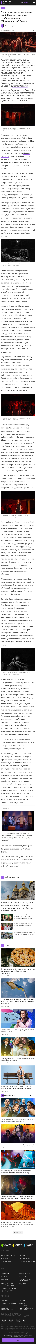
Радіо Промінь (6, 1273)
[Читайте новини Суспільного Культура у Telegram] (9, 1321)
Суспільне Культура (11, 26)
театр (3, 8)
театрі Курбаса (20, 85)
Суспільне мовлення (8, 1303)
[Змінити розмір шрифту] (33, 30)
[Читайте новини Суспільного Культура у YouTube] (5, 1321)
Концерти (22, 1276)
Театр (18, 8)
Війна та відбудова (8, 1255)
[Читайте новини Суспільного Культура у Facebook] (2, 1321)
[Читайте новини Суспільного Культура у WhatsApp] (19, 1321)
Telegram (5, 849)
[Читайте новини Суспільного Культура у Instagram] (16, 1321)
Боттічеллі (11, 336)
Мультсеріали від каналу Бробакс (25, 1280)
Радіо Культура (24, 1273)
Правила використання (24, 1304)
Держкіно (4, 1258)
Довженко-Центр (25, 1258)
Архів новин (23, 1300)
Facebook (18, 846)
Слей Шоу (4, 1279)
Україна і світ (10, 8)
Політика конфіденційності (7, 1309)
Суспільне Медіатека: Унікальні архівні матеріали (8, 1290)
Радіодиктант (6, 1261)
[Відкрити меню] (34, 2)
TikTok (3, 852)
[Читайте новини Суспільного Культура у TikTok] (23, 1321)
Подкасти (22, 1284)
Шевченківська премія (27, 1261)
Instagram (27, 846)
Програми (4, 1276)
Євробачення (23, 1255)
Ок (18, 1340)
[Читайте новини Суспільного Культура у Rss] (12, 1321)
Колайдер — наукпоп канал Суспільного (9, 1284)
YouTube (26, 849)
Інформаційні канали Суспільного (26, 1309)
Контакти (4, 1300)
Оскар (3, 1264)
